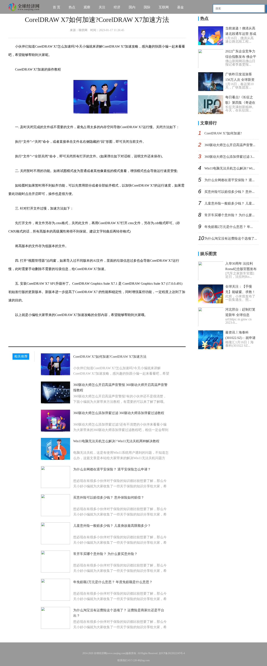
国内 (132, 7)
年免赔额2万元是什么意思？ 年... (228, 227)
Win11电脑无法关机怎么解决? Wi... (229, 168)
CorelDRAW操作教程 (106, 329)
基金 (180, 7)
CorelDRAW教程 (78, 329)
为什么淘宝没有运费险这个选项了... (230, 238)
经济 (117, 7)
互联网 (164, 7)
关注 (102, 7)
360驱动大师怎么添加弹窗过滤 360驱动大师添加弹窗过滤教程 (118, 413)
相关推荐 (21, 356)
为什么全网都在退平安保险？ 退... (229, 180)
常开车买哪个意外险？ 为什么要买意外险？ (105, 554)
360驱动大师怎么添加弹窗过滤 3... (229, 156)
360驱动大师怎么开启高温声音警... (229, 145)
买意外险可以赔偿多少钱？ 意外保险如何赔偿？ (108, 497)
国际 (147, 7)
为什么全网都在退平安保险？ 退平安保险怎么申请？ (112, 469)
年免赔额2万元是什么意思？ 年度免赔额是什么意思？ (112, 582)
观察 (87, 7)
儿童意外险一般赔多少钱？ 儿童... (229, 203)
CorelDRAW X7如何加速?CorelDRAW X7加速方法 (109, 356)
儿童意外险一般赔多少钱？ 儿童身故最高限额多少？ (112, 525)
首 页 (56, 7)
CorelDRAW (38, 329)
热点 (72, 7)
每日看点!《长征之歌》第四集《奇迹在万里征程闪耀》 (240, 102)
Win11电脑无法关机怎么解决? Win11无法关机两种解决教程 (116, 441)
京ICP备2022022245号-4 (172, 653)
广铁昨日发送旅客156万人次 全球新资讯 (239, 79)
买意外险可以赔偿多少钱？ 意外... (229, 191)
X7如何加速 (56, 329)
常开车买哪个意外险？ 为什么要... (229, 215)
